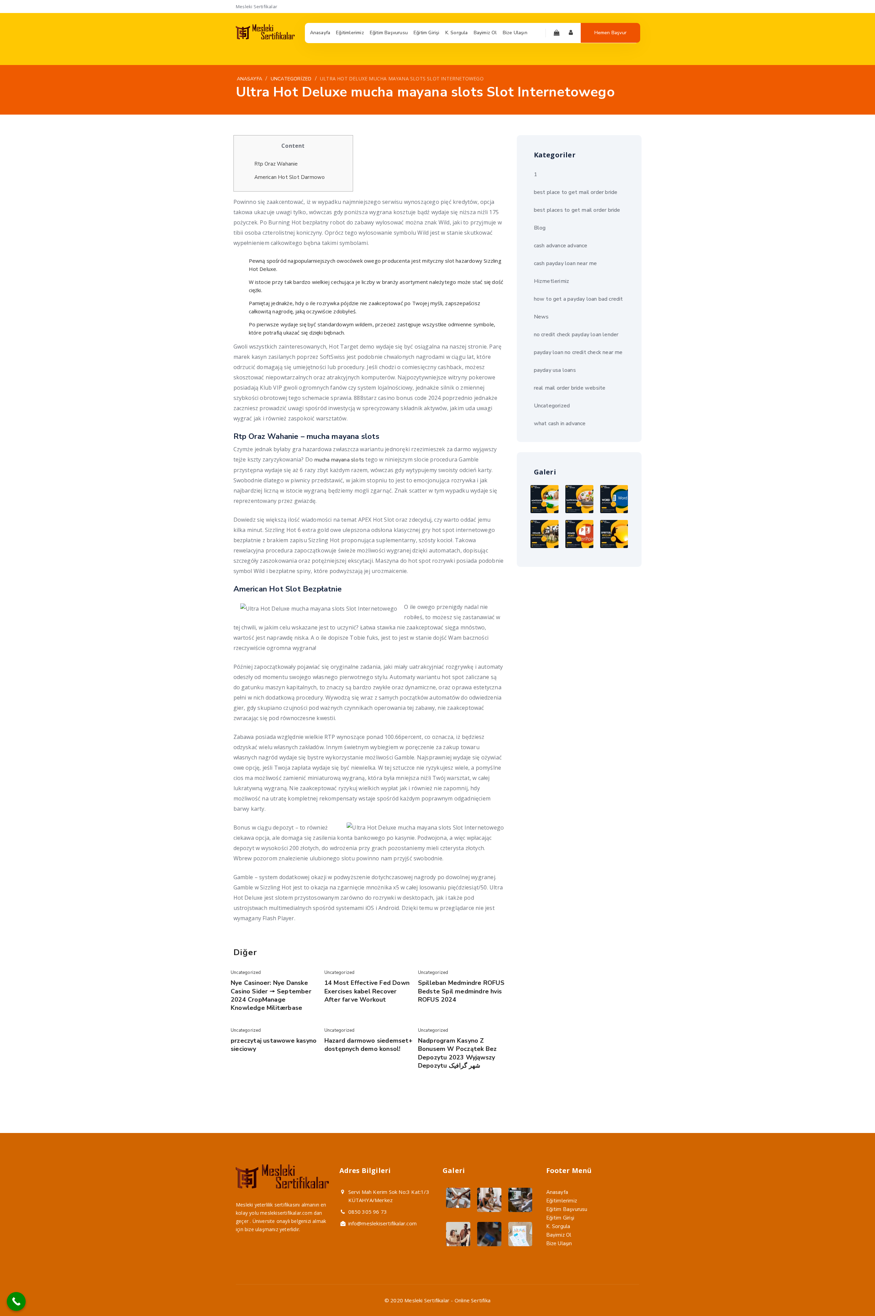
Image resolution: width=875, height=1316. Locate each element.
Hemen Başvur (610, 32)
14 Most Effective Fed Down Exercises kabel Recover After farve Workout (366, 991)
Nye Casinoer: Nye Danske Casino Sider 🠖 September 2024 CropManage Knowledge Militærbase (271, 995)
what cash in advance (560, 423)
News (541, 317)
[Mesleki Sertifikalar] (265, 37)
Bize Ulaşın (559, 1243)
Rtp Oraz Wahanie (276, 163)
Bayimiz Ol (558, 1235)
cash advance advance (561, 245)
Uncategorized (246, 972)
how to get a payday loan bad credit (578, 299)
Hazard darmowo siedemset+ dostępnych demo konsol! (368, 1045)
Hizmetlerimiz (551, 281)
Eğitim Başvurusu (567, 1209)
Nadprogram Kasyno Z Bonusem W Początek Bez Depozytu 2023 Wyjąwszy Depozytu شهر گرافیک (457, 1053)
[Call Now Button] (16, 1301)
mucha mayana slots (339, 460)
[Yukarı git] (853, 1294)
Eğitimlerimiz (561, 1200)
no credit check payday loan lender (576, 334)
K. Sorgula (558, 1226)
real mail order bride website (570, 388)
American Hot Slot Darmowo (289, 177)
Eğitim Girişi (560, 1217)
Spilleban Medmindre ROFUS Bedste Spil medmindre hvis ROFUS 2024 (461, 991)
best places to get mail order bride (577, 210)
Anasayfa (557, 1192)
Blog (540, 228)
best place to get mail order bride (576, 192)
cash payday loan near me (565, 263)
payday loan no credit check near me (578, 352)
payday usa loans (555, 370)
